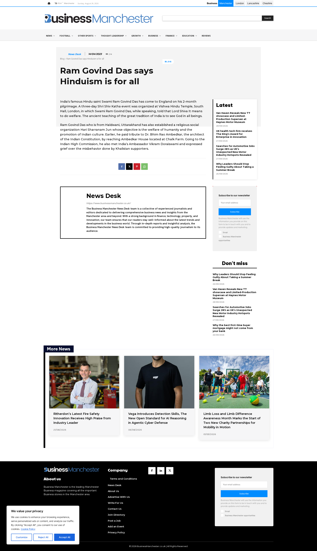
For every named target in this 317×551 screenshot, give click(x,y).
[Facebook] (121, 166)
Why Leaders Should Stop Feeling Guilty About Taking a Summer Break (235, 166)
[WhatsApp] (144, 166)
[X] (129, 166)
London (240, 3)
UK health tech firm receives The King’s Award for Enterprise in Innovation (234, 134)
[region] (43, 525)
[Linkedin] (160, 470)
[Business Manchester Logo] (99, 18)
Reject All (43, 537)
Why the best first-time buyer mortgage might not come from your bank (233, 328)
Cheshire (267, 3)
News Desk (74, 54)
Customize (21, 537)
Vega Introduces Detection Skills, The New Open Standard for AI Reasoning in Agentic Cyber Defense (157, 418)
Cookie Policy (28, 529)
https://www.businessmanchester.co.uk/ (108, 203)
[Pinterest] (137, 166)
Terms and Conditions (123, 478)
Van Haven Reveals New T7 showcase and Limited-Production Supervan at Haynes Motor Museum (233, 118)
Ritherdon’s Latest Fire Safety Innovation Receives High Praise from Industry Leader (82, 418)
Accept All (64, 537)
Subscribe (234, 211)
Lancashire (253, 3)
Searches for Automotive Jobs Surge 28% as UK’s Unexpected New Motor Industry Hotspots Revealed (235, 151)
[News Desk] (64, 54)
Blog (62, 58)
